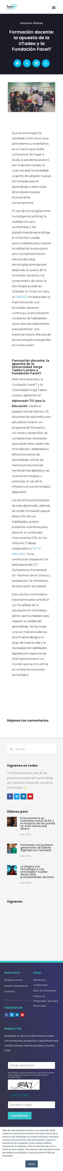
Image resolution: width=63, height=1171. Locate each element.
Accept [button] (31, 1163)
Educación (26, 23)
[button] (54, 7)
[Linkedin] (17, 1015)
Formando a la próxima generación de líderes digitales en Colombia (36, 847)
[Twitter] (12, 1015)
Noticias (38, 23)
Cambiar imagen (20, 1094)
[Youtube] (22, 1015)
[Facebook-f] (6, 1015)
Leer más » (26, 834)
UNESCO (21, 297)
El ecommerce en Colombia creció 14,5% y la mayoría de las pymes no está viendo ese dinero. (37, 823)
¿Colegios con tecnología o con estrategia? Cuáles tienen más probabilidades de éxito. (37, 872)
